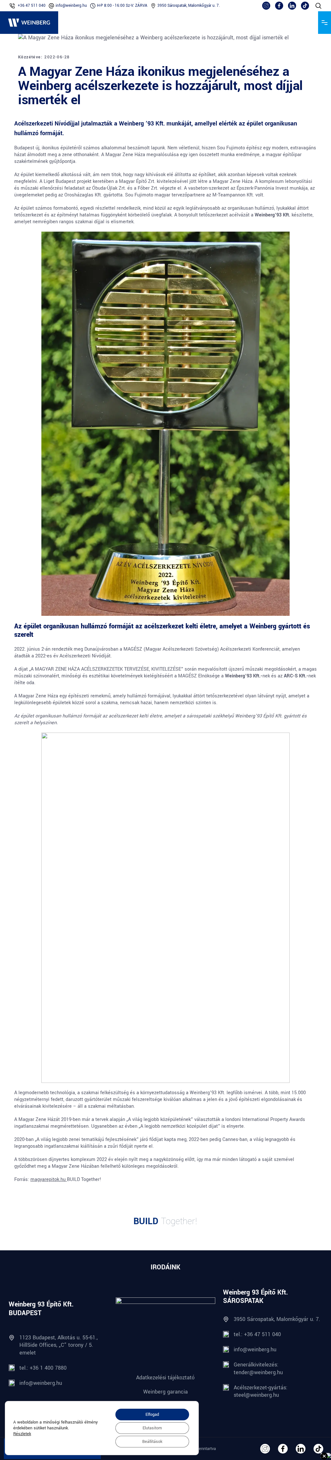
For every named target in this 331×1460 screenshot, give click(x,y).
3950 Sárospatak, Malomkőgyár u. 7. (188, 6)
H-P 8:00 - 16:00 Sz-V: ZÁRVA (122, 6)
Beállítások (152, 1442)
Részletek (22, 1434)
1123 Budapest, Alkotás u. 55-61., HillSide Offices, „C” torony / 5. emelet (58, 1345)
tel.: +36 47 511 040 (257, 1334)
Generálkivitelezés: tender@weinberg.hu (258, 1368)
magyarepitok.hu (48, 1179)
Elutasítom (152, 1428)
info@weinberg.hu (71, 6)
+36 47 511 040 (32, 6)
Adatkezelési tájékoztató (165, 1377)
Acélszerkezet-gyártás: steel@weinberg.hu (260, 1391)
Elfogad (152, 1414)
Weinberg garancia (165, 1391)
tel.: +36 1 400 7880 (43, 1368)
